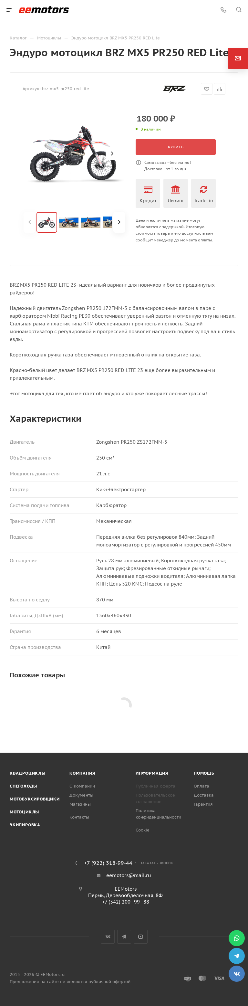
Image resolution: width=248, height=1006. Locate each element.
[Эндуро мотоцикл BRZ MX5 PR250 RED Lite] (74, 153)
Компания (82, 773)
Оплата (201, 786)
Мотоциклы (24, 812)
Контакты (79, 817)
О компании (82, 786)
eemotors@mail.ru (128, 875)
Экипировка (25, 825)
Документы (81, 795)
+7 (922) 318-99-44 (108, 862)
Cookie (143, 830)
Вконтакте (108, 937)
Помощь (204, 773)
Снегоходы (23, 786)
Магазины (80, 804)
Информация (152, 773)
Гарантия (203, 804)
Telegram (124, 937)
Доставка (204, 795)
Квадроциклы (28, 773)
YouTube (141, 937)
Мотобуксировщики (35, 799)
